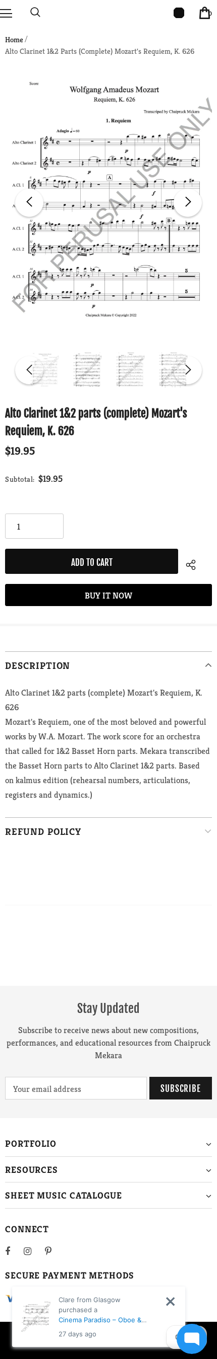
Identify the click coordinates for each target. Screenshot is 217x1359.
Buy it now (108, 595)
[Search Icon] (35, 13)
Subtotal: (20, 479)
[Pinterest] (54, 1251)
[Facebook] (14, 1251)
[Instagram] (33, 1251)
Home (14, 39)
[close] (170, 1301)
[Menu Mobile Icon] (6, 13)
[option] (108, 202)
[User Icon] (179, 13)
